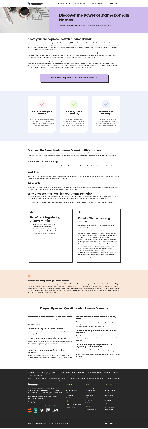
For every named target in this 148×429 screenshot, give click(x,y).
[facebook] (28, 402)
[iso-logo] (36, 409)
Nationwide (55, 405)
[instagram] (34, 402)
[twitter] (31, 402)
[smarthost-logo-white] (33, 384)
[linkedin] (36, 402)
